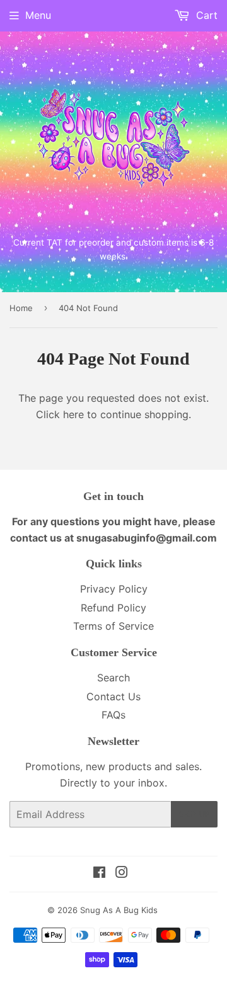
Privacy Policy (114, 588)
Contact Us (113, 696)
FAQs (113, 714)
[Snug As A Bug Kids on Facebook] (99, 873)
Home (21, 308)
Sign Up (194, 814)
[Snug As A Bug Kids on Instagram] (121, 873)
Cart (205, 15)
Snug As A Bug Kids (119, 910)
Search (113, 677)
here (73, 414)
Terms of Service (113, 626)
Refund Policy (113, 607)
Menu (38, 15)
